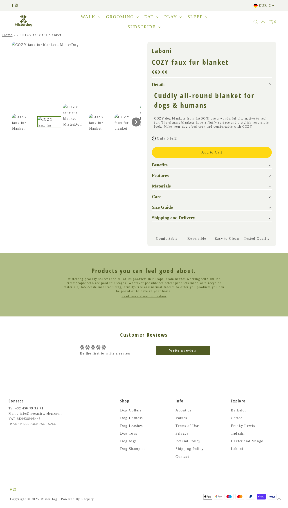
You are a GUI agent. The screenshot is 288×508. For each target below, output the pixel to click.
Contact (182, 456)
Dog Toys (128, 433)
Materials (161, 185)
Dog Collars (131, 410)
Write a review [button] (182, 350)
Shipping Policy (190, 449)
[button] (24, 122)
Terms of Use (187, 426)
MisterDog (48, 499)
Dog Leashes (131, 426)
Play (171, 16)
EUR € (265, 5)
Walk (89, 16)
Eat (149, 16)
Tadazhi (238, 433)
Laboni (237, 449)
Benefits (160, 164)
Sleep (195, 16)
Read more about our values (144, 296)
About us (183, 410)
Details (158, 84)
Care (156, 196)
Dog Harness (131, 418)
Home (7, 35)
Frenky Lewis (243, 426)
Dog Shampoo (132, 449)
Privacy (182, 433)
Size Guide (162, 207)
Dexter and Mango (247, 441)
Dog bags (128, 441)
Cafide (237, 418)
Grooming (120, 16)
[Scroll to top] (279, 498)
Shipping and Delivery (173, 217)
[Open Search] (256, 22)
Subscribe (142, 26)
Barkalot (238, 410)
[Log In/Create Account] (263, 22)
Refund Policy (188, 441)
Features (160, 175)
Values (181, 418)
